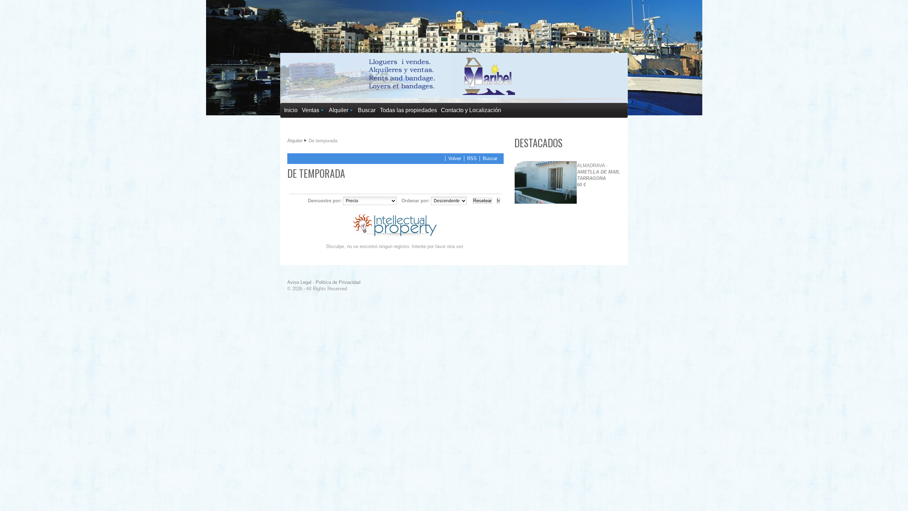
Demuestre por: (325, 200)
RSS (472, 158)
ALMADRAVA (591, 165)
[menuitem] (291, 110)
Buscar (490, 158)
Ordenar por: (416, 200)
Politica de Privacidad (338, 282)
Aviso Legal (299, 282)
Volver (454, 158)
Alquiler (295, 140)
